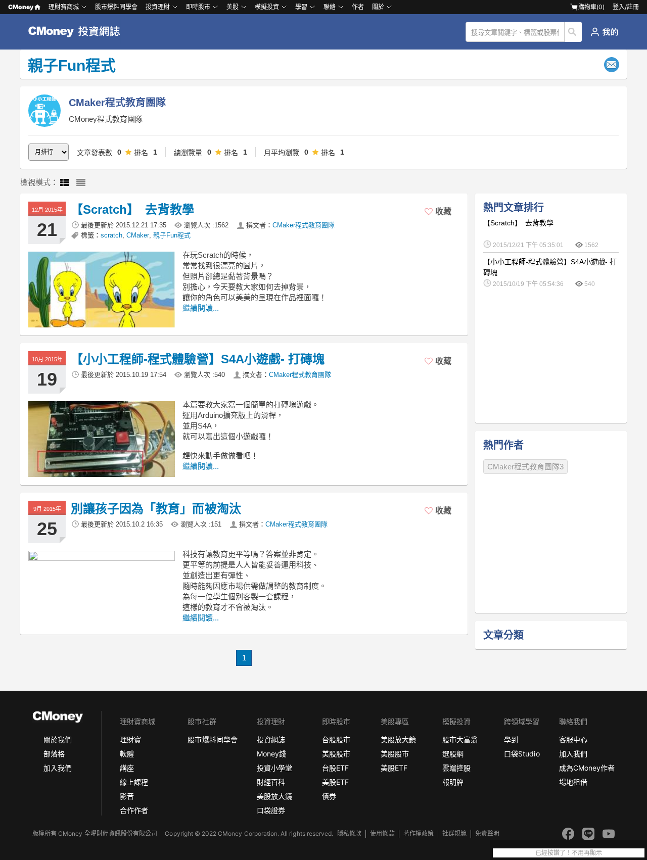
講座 (127, 767)
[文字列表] (80, 183)
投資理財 (158, 7)
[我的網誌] (604, 32)
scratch (111, 235)
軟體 (127, 753)
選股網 (453, 753)
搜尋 (573, 32)
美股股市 (336, 753)
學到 (511, 739)
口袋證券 (271, 810)
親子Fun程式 (172, 235)
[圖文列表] (64, 183)
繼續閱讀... (200, 308)
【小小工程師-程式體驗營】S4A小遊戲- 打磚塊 (198, 359)
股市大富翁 (460, 739)
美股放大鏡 (274, 796)
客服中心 (573, 739)
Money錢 (271, 753)
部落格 (54, 753)
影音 (127, 796)
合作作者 (134, 810)
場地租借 (573, 782)
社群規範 (454, 833)
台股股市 (336, 739)
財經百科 (271, 782)
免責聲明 (487, 833)
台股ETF (335, 767)
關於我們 (57, 739)
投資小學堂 (274, 767)
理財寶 (130, 739)
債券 (329, 796)
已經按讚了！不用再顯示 (568, 852)
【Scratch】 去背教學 (132, 209)
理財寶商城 (64, 7)
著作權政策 (418, 833)
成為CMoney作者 (587, 767)
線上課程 (134, 782)
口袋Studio (521, 753)
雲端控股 (456, 767)
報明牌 (453, 782)
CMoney (20, 7)
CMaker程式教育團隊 (303, 225)
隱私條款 (349, 833)
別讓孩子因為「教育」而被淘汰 (156, 508)
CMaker (137, 235)
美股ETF (335, 782)
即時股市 (198, 7)
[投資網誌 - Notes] (78, 31)
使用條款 (382, 833)
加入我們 (57, 767)
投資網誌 (271, 739)
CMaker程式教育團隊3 (525, 466)
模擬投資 (267, 7)
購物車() (591, 7)
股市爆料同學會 (116, 7)
